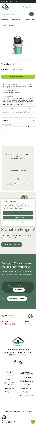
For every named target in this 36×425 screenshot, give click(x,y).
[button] (17, 298)
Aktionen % (4, 19)
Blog (33, 19)
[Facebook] (16, 363)
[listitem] (9, 372)
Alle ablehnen (18, 213)
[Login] (27, 7)
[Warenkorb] (30, 7)
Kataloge (27, 19)
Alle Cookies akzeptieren (18, 217)
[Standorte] (23, 7)
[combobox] (18, 14)
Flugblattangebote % (16, 19)
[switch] (3, 422)
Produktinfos (5, 120)
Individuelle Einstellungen (18, 222)
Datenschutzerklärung (19, 208)
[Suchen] (31, 14)
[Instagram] (21, 363)
